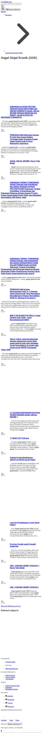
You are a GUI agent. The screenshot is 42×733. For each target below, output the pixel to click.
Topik (11, 720)
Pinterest (10, 706)
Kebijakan (8, 687)
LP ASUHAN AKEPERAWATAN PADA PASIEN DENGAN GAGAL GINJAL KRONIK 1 (25, 415)
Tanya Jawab (10, 677)
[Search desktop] (2, 6)
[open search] (3, 9)
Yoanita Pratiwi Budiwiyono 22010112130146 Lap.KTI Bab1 (23, 459)
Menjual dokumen (11, 669)
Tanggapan (9, 679)
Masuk (3, 12)
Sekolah (4, 720)
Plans (17, 720)
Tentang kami (10, 662)
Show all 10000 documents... (11, 606)
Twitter (10, 703)
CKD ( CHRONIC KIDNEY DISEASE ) (24, 587)
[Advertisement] (21, 83)
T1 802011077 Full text (19, 438)
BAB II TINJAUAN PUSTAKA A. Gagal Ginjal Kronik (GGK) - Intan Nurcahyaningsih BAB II (25, 317)
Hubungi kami (10, 675)
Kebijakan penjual (11, 689)
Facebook (10, 699)
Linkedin (10, 696)
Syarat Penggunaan (12, 686)
